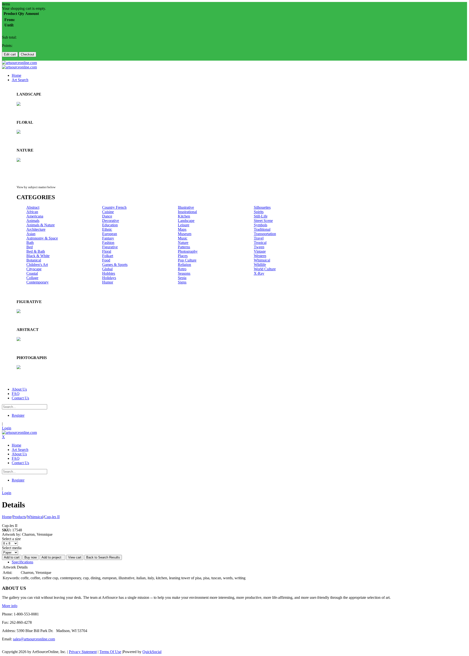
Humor (107, 282)
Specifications (22, 562)
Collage (32, 278)
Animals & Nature (40, 225)
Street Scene (263, 221)
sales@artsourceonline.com (34, 639)
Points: (7, 46)
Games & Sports (115, 264)
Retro (182, 269)
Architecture (35, 229)
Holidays (109, 278)
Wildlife (260, 264)
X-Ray (259, 273)
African (32, 212)
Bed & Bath (35, 251)
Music (182, 238)
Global (107, 269)
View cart (74, 557)
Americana (34, 216)
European (109, 234)
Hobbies (108, 273)
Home (6, 517)
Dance (107, 216)
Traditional (262, 229)
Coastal (32, 273)
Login (6, 428)
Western (260, 256)
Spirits (259, 212)
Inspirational (187, 212)
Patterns (184, 247)
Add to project (52, 557)
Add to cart (12, 557)
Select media (11, 548)
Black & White (38, 256)
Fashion (108, 243)
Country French (114, 207)
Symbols (260, 225)
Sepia (182, 278)
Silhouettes (262, 207)
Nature (183, 243)
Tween (259, 247)
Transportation (265, 234)
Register (18, 415)
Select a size (11, 539)
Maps (182, 229)
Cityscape (34, 269)
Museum (184, 234)
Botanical (33, 260)
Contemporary (37, 282)
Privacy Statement (83, 652)
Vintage (260, 251)
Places (183, 256)
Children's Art (37, 264)
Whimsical (262, 260)
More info (9, 606)
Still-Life (260, 216)
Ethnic (107, 229)
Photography (188, 251)
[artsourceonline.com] (19, 63)
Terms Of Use (110, 652)
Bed (29, 247)
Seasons (184, 273)
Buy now (30, 557)
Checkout (27, 54)
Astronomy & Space (42, 238)
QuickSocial (151, 652)
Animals (32, 221)
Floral (106, 251)
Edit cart (10, 54)
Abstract (32, 207)
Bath (30, 243)
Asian (30, 234)
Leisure (183, 225)
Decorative (110, 221)
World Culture (265, 269)
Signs (182, 282)
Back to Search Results (103, 557)
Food (106, 260)
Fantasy (108, 238)
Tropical (260, 243)
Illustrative (186, 207)
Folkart (107, 256)
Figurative (110, 247)
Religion (184, 264)
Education (110, 225)
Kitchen (184, 216)
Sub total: (9, 37)
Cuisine (108, 212)
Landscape (186, 221)
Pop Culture (187, 260)
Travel (259, 238)
